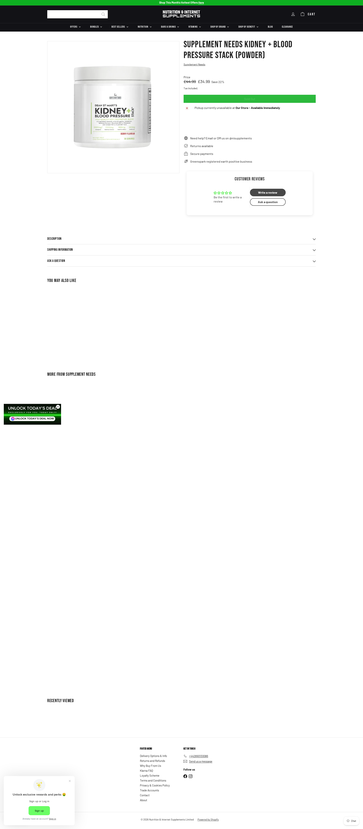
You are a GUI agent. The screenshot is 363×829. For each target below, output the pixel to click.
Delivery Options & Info (153, 756)
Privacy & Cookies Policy (155, 785)
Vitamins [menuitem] (193, 26)
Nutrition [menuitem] (143, 26)
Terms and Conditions (153, 780)
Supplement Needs (81, 374)
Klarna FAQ (146, 770)
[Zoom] (113, 107)
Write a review (267, 192)
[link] (32, 414)
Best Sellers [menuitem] (118, 26)
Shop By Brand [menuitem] (218, 26)
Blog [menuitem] (270, 26)
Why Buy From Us (150, 765)
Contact (145, 795)
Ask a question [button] (268, 202)
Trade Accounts (149, 790)
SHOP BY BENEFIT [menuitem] (246, 26)
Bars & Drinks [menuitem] (168, 26)
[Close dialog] (58, 407)
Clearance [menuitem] (287, 26)
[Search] (103, 14)
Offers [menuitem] (73, 26)
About (143, 800)
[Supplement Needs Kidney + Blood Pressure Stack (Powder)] (68, 325)
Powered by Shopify (208, 819)
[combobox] (77, 14)
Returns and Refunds (152, 760)
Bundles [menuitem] (94, 26)
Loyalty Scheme (149, 775)
